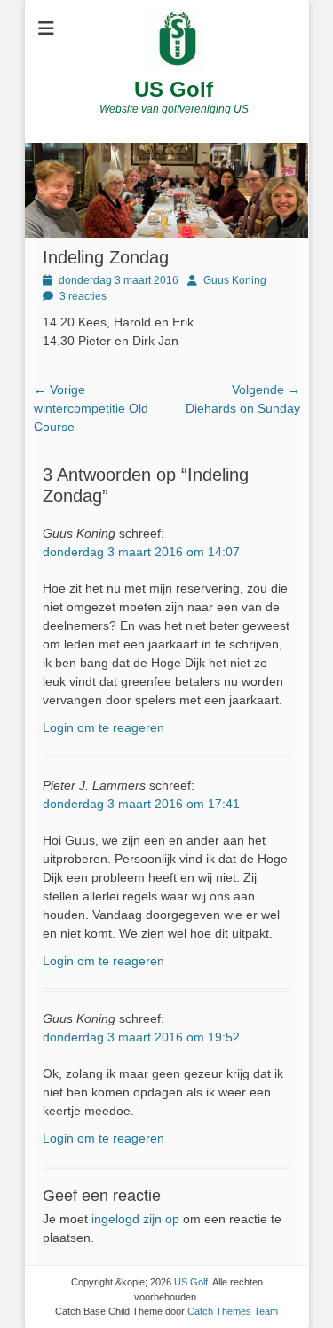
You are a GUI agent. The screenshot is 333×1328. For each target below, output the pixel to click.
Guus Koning (234, 280)
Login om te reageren (103, 727)
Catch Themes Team (232, 1311)
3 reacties (83, 296)
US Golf (173, 89)
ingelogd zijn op (135, 1219)
